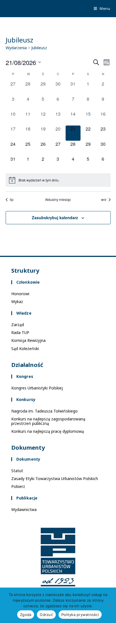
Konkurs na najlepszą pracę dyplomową (47, 431)
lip (12, 199)
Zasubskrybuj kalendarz (55, 217)
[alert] (58, 180)
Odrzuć (46, 614)
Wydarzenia (16, 47)
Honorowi (20, 293)
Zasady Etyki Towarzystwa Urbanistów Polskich (54, 478)
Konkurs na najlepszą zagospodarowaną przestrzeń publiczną (48, 421)
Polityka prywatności (80, 614)
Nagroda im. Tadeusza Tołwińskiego (44, 411)
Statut (17, 470)
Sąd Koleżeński (25, 348)
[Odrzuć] (109, 605)
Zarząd (17, 324)
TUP (12, 8)
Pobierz (18, 486)
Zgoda (25, 614)
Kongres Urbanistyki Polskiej (37, 388)
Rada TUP (20, 332)
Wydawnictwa (24, 509)
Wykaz (17, 301)
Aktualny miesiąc (58, 199)
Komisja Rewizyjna (28, 340)
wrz (103, 199)
